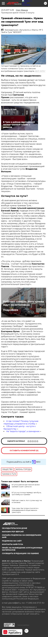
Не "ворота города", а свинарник (23, 431)
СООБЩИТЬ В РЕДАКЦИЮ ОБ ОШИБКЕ (20, 553)
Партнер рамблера (23, 625)
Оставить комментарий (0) (24, 450)
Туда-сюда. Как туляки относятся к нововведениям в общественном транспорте (25, 510)
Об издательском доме (14, 528)
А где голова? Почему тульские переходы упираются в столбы (21, 422)
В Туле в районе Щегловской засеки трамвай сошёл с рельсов (26, 486)
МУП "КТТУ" (40, 71)
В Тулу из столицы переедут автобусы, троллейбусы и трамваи (26, 493)
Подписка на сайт (12, 541)
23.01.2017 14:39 (7, 10)
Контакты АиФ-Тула (12, 544)
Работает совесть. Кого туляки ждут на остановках (23, 303)
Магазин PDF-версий (13, 532)
